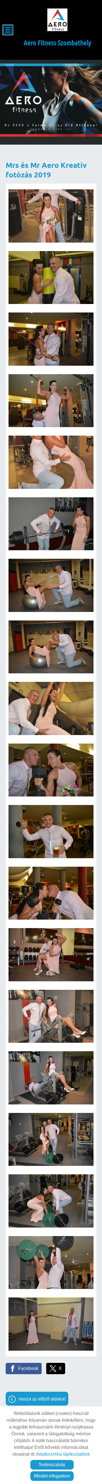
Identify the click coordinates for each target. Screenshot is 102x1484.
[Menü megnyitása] (8, 30)
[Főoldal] (57, 19)
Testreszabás (52, 1464)
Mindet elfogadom (52, 1476)
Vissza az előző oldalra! (41, 1399)
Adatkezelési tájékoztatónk (63, 1454)
